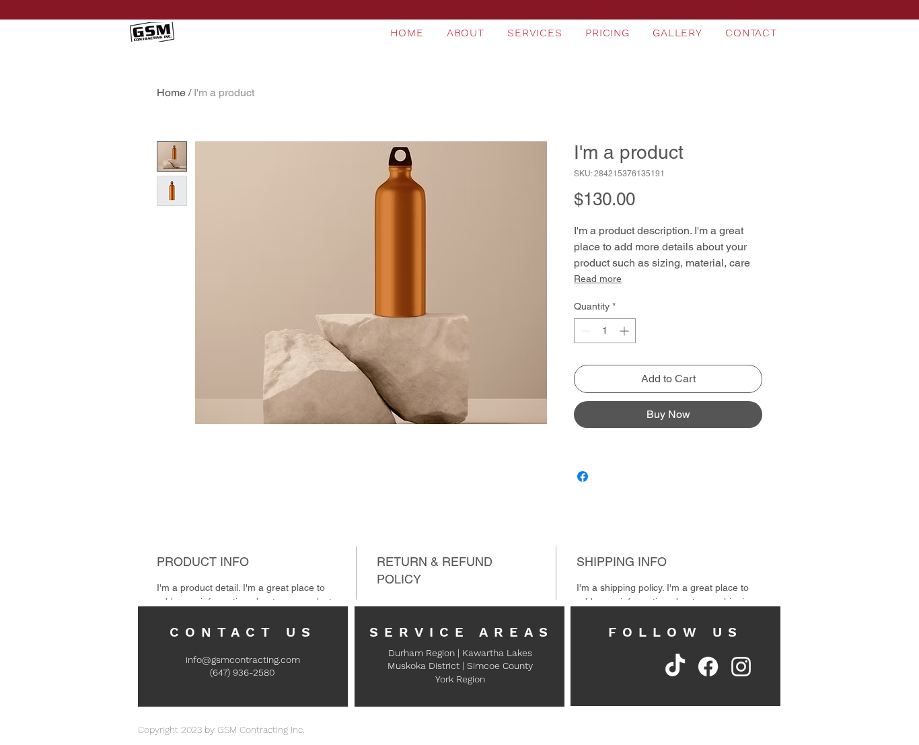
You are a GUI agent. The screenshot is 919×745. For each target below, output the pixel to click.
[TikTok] (675, 666)
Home (171, 92)
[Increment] (625, 331)
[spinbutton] (605, 331)
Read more (598, 278)
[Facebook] (708, 666)
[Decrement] (584, 331)
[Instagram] (741, 666)
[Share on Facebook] (583, 476)
